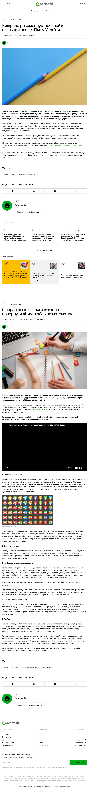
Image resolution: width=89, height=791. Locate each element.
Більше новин (42, 250)
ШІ (42, 11)
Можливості (62, 11)
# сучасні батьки (9, 749)
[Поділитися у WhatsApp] (76, 190)
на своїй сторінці (61, 155)
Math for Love (34, 410)
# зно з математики (25, 319)
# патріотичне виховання (25, 35)
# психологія (57, 745)
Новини (25, 11)
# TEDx (12, 319)
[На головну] (44, 4)
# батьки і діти (8, 745)
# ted (5, 319)
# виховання (21, 745)
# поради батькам (43, 745)
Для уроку (34, 11)
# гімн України (8, 35)
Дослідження (50, 11)
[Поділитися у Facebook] (55, 190)
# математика (40, 319)
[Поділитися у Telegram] (12, 190)
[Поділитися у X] (33, 190)
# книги (31, 745)
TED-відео (63, 398)
